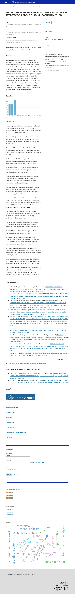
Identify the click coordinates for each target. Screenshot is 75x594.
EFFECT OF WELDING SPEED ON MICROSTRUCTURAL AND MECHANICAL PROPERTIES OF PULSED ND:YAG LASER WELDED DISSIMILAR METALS (39, 337)
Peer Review (10, 422)
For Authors (9, 512)
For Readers (9, 509)
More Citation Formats (52, 70)
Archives (14, 7)
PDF (49, 22)
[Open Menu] (6, 2)
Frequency (9, 417)
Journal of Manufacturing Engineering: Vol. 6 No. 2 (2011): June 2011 (47, 319)
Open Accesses (10, 427)
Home (7, 7)
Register (15, 474)
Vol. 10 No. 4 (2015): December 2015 (28, 7)
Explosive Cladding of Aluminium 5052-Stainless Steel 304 (44, 353)
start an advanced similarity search (25, 363)
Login (9, 474)
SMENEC (25, 574)
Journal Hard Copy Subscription (16, 432)
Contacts (9, 437)
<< (7, 389)
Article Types (10, 412)
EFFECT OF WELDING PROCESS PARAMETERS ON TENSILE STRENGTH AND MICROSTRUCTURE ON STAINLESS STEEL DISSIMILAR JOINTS (39, 346)
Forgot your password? (37, 462)
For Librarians (10, 514)
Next (65, 359)
